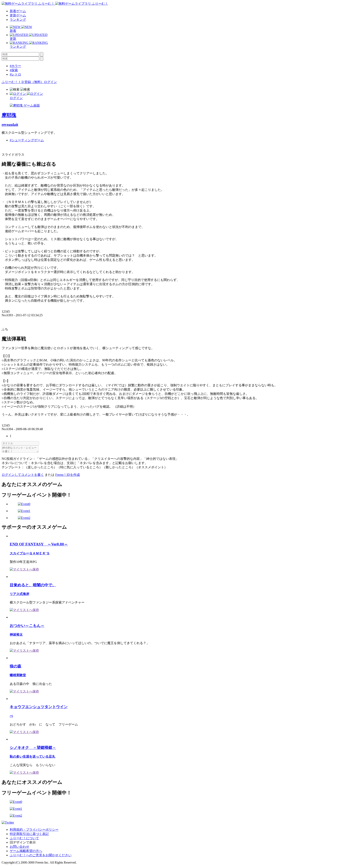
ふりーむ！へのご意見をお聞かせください (41, 855)
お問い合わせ (19, 846)
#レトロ (15, 74)
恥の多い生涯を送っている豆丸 (32, 756)
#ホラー (15, 66)
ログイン (50, 82)
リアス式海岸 (19, 594)
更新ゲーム (18, 15)
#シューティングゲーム (27, 140)
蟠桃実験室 (18, 675)
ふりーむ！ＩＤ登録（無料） (23, 82)
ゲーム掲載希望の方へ (26, 851)
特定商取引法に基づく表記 (29, 834)
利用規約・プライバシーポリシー (34, 829)
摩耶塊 (9, 115)
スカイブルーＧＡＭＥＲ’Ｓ (30, 553)
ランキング (18, 19)
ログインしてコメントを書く (23, 474)
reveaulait (10, 124)
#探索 (14, 70)
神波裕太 (16, 634)
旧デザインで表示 (23, 842)
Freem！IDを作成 (67, 474)
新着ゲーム (18, 11)
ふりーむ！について (24, 838)
